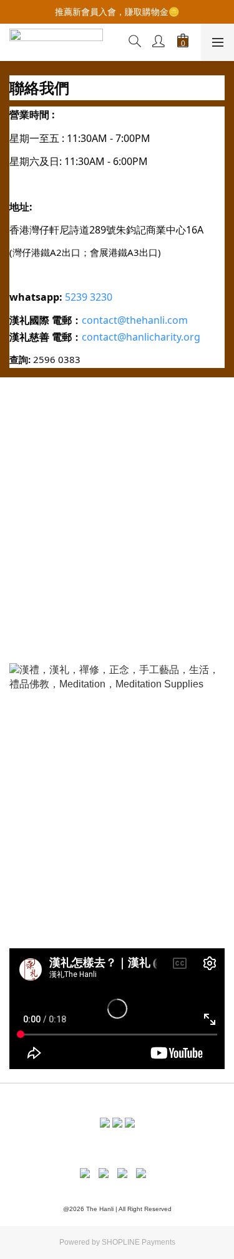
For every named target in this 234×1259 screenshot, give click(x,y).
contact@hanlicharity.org (141, 337)
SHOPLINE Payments (138, 1242)
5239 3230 (88, 297)
